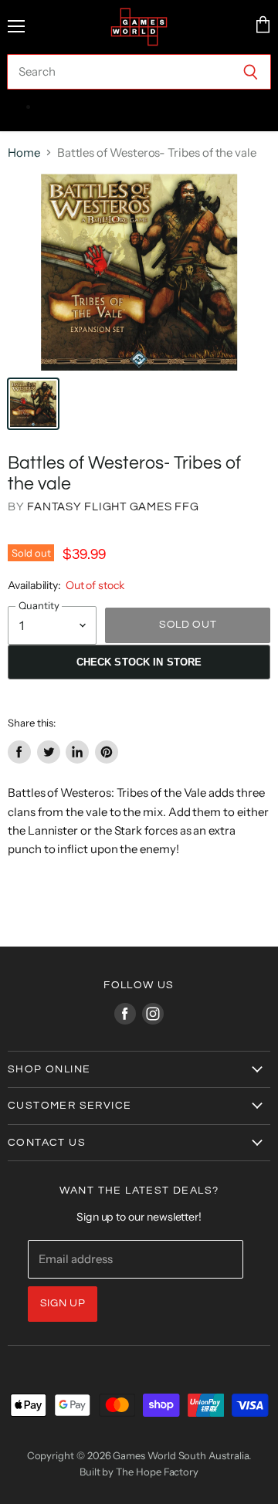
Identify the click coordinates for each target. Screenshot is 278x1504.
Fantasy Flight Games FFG (112, 507)
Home (24, 152)
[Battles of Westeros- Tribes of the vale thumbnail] (33, 404)
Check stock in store (139, 662)
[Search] (250, 72)
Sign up (63, 1303)
